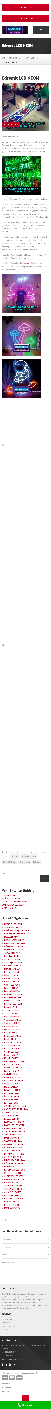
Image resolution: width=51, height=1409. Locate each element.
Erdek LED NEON (11, 988)
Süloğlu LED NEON (12, 1084)
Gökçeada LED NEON (13, 1020)
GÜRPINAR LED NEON (13, 946)
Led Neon (32, 852)
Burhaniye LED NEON (13, 997)
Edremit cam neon (29, 856)
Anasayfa (6, 1384)
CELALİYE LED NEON (13, 1157)
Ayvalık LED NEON (11, 1010)
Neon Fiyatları (7, 1330)
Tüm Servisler (7, 1319)
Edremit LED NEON (12, 991)
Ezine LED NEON (11, 1026)
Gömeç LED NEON (12, 985)
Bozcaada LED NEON (13, 1036)
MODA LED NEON (9, 908)
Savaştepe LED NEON (13, 962)
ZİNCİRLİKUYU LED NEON (15, 1106)
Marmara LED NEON (12, 966)
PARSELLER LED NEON (14, 1125)
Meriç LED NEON (11, 1087)
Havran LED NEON (12, 978)
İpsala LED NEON (11, 1096)
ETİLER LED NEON (12, 1205)
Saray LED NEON (11, 1055)
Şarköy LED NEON (11, 1052)
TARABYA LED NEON (13, 1141)
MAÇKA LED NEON (12, 1138)
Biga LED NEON (10, 1039)
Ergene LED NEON (11, 1071)
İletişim (5, 1391)
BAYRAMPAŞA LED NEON (13, 905)
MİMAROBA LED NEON (14, 950)
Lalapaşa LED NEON (12, 1090)
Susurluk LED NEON (12, 956)
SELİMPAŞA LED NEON (14, 1154)
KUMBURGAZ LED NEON (14, 943)
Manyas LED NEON (12, 969)
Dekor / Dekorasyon (9, 1326)
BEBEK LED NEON (11, 1202)
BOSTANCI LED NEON (13, 1144)
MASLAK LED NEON (12, 1208)
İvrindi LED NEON (11, 975)
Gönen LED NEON (11, 981)
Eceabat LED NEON (12, 1029)
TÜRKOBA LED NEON (13, 1135)
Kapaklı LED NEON (12, 1048)
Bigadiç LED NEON (12, 1001)
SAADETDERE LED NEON (14, 1131)
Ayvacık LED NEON (12, 1045)
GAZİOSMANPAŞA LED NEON (14, 902)
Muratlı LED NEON (11, 1058)
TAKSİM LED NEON (12, 1115)
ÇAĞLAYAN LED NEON (13, 1189)
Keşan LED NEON (11, 1093)
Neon (39, 852)
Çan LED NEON (10, 1032)
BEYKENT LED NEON (10, 895)
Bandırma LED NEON (13, 1004)
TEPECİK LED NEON (12, 953)
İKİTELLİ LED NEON (12, 1173)
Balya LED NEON (11, 1007)
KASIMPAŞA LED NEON (14, 1179)
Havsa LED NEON (11, 1099)
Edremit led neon (9, 862)
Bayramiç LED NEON (13, 1042)
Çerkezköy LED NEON (13, 1077)
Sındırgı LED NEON (12, 959)
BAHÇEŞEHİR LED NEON (14, 1170)
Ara (3, 874)
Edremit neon (25, 862)
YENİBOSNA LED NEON (14, 1186)
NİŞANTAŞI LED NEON (13, 1198)
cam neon (14, 856)
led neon (36, 862)
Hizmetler (6, 1387)
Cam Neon (24, 852)
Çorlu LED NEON (11, 1074)
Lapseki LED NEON (12, 1017)
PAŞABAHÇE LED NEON (14, 1122)
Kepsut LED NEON (12, 972)
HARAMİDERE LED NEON (14, 940)
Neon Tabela (8, 1262)
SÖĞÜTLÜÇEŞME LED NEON (16, 1109)
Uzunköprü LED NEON (13, 1080)
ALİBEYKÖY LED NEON (14, 1176)
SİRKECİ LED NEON (12, 1112)
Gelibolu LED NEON (12, 1023)
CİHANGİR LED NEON (13, 1192)
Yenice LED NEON (11, 1013)
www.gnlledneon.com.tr (34, 263)
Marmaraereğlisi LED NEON (15, 1061)
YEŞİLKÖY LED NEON (11, 898)
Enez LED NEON (11, 1103)
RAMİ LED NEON (11, 1182)
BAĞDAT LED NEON (12, 1119)
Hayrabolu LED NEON (13, 1068)
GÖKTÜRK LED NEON (13, 1147)
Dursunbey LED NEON (13, 994)
